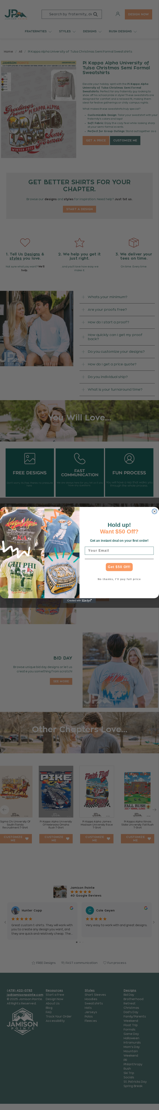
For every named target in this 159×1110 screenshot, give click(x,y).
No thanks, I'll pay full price (119, 579)
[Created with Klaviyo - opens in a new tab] (79, 600)
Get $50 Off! (119, 567)
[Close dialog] (154, 511)
